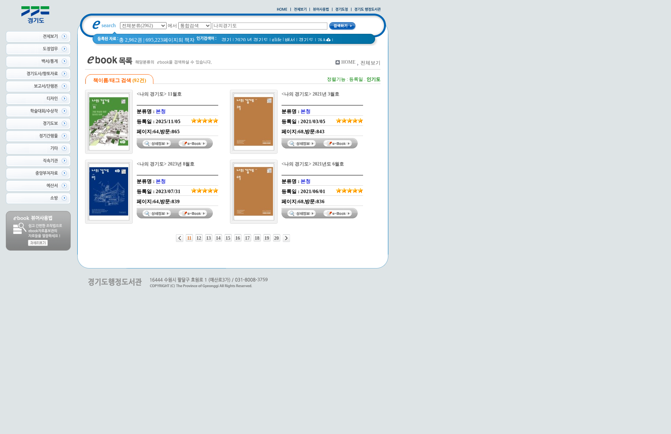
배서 (290, 40)
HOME (348, 62)
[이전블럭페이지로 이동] (179, 238)
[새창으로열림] (342, 9)
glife (277, 39)
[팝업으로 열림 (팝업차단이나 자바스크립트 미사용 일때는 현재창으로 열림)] (321, 9)
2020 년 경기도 (251, 40)
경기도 (306, 40)
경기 (226, 40)
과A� (324, 40)
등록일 (356, 79)
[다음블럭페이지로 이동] (286, 238)
